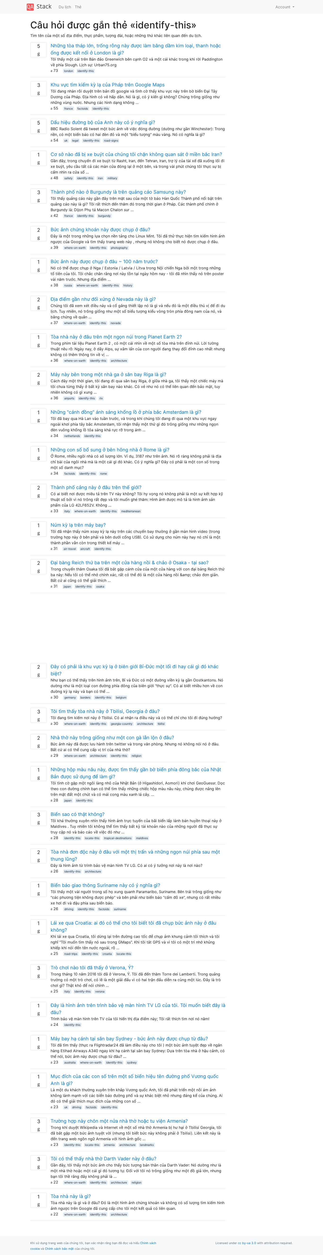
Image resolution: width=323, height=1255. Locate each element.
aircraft (85, 549)
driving (68, 909)
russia (68, 285)
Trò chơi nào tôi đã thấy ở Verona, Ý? (92, 967)
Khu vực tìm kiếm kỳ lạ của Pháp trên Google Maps (108, 85)
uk (66, 140)
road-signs (111, 140)
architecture (119, 360)
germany (70, 697)
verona (100, 991)
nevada (116, 323)
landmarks (147, 1145)
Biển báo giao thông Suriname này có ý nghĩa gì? (105, 885)
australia (70, 1062)
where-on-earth (75, 247)
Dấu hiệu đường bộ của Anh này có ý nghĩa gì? (103, 122)
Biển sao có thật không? (78, 814)
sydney (132, 1062)
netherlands (72, 436)
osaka (100, 586)
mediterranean (130, 511)
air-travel (70, 549)
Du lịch (65, 6)
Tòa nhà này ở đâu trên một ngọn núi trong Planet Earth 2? (116, 337)
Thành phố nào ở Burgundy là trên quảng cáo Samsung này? (118, 192)
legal (75, 140)
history (127, 285)
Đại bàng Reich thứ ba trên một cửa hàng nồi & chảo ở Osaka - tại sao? (130, 562)
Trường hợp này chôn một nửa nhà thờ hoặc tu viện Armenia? (119, 1121)
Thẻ (78, 6)
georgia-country (121, 723)
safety (68, 178)
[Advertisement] (127, 630)
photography (119, 247)
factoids (82, 108)
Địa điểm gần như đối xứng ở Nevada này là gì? (103, 299)
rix (101, 398)
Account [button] (283, 6)
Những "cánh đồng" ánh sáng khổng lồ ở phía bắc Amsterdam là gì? (126, 412)
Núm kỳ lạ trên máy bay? (78, 525)
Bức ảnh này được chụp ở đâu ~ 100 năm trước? (104, 261)
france (68, 108)
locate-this (92, 838)
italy (67, 511)
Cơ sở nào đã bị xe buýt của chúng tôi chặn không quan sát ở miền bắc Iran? (136, 154)
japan (67, 586)
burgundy (104, 216)
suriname (120, 909)
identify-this (86, 71)
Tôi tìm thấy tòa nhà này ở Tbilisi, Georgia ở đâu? (105, 711)
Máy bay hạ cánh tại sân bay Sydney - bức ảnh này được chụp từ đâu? (129, 1038)
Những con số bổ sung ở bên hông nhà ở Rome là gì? (110, 450)
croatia (107, 954)
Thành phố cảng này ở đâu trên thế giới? (96, 487)
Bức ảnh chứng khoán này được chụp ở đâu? (100, 229)
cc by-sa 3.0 (247, 1243)
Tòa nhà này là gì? (71, 1196)
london (68, 71)
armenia (109, 1145)
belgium (121, 697)
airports (69, 398)
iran (100, 178)
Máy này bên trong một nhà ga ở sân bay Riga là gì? (108, 374)
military (112, 178)
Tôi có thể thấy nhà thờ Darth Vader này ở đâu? (103, 1159)
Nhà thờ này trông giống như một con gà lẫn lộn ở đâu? (112, 737)
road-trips (70, 954)
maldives (142, 838)
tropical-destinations (117, 838)
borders (85, 697)
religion (136, 755)
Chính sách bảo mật (59, 1249)
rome (103, 473)
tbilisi (161, 723)
